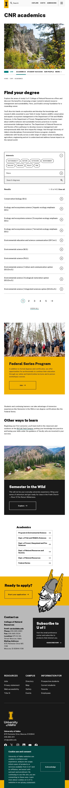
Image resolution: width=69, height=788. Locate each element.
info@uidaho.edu (10, 740)
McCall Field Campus (25, 428)
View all (61, 189)
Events (28, 693)
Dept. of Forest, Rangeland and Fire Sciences (32, 544)
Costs (42, 3)
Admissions (51, 3)
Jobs (6, 681)
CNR (11, 72)
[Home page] (6, 4)
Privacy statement (11, 685)
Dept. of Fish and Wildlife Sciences (32, 538)
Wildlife (20, 165)
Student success (35, 72)
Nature (24, 161)
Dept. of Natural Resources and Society (31, 552)
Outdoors (35, 161)
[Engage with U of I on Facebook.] (5, 745)
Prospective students (50, 681)
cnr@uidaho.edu (17, 629)
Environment (47, 161)
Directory (30, 681)
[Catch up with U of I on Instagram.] (17, 745)
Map (27, 685)
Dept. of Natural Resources (29, 558)
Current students (48, 685)
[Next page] (52, 301)
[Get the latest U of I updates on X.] (11, 745)
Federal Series (24, 563)
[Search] (11, 3)
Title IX (7, 693)
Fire (36, 165)
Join (21, 385)
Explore (35, 3)
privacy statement (28, 782)
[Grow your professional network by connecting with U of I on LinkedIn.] (23, 745)
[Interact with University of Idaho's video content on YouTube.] (30, 745)
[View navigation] (62, 3)
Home (6, 78)
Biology (10, 165)
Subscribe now (53, 643)
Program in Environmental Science (32, 533)
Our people (49, 72)
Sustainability (13, 161)
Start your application (17, 594)
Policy (29, 165)
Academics (21, 72)
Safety (28, 689)
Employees (45, 693)
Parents (44, 689)
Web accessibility (11, 689)
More (58, 72)
